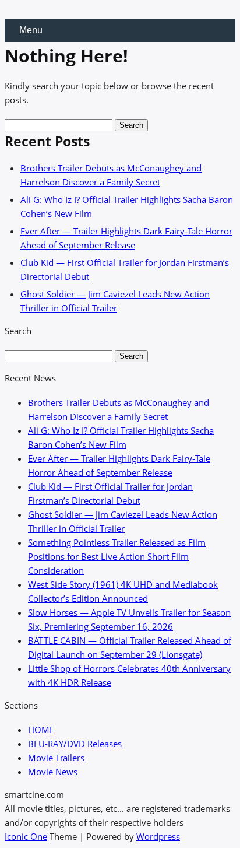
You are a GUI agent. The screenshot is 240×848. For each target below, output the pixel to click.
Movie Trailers (56, 757)
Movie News (52, 771)
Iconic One (26, 836)
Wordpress (158, 836)
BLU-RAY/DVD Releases (75, 743)
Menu (31, 30)
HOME (41, 729)
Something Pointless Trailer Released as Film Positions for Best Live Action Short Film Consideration (117, 556)
